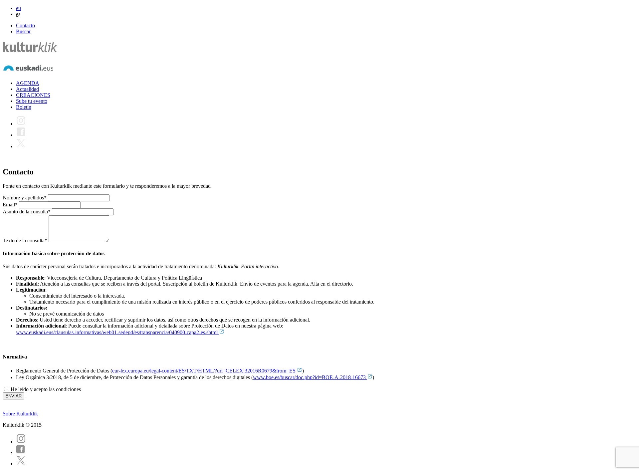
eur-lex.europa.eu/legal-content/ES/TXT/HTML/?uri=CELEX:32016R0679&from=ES (204, 370)
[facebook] (20, 452)
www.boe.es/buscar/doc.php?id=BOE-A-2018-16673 (310, 377)
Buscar (23, 31)
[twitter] (21, 463)
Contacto (25, 25)
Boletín (23, 107)
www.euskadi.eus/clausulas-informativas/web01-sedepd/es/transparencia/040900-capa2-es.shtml (117, 332)
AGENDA (27, 83)
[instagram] (21, 441)
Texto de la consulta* (25, 240)
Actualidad (27, 89)
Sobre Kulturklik (20, 413)
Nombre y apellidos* (25, 197)
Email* (10, 204)
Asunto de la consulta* (27, 211)
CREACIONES (33, 95)
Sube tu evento (31, 101)
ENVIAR (13, 395)
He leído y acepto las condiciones (45, 389)
